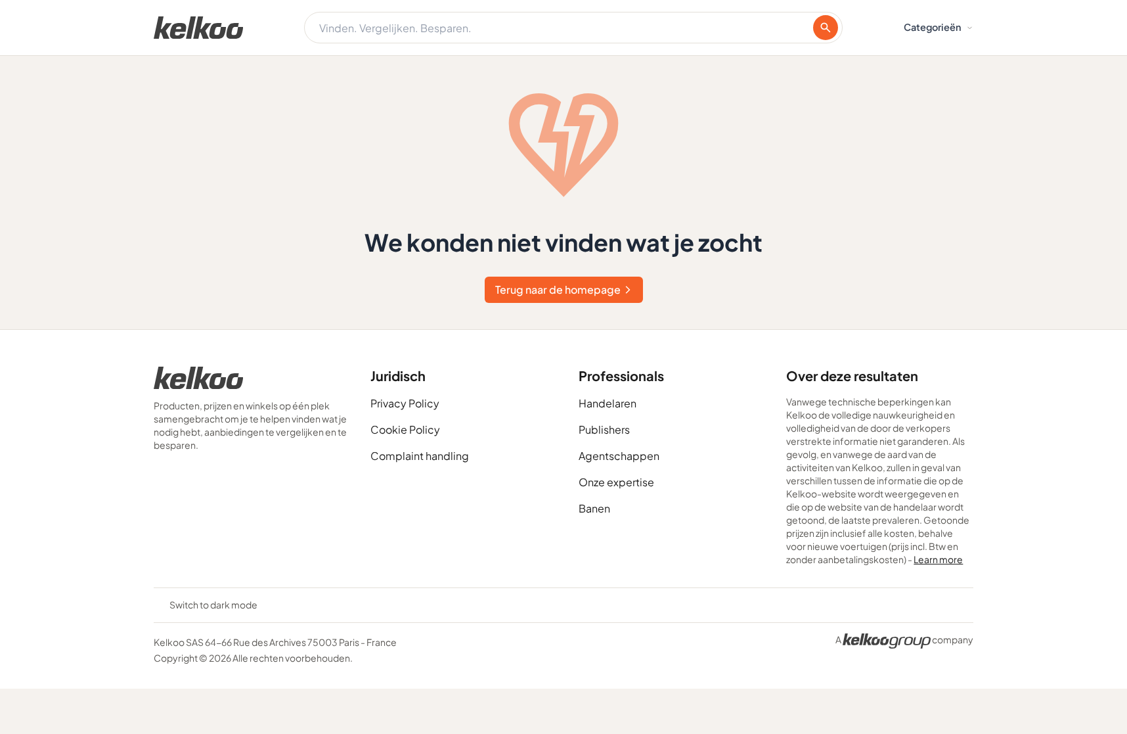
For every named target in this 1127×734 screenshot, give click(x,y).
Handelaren (607, 403)
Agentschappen (619, 456)
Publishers (604, 429)
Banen (594, 508)
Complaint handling (419, 456)
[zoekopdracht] (825, 27)
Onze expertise (616, 482)
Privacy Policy (404, 403)
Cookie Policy (405, 429)
